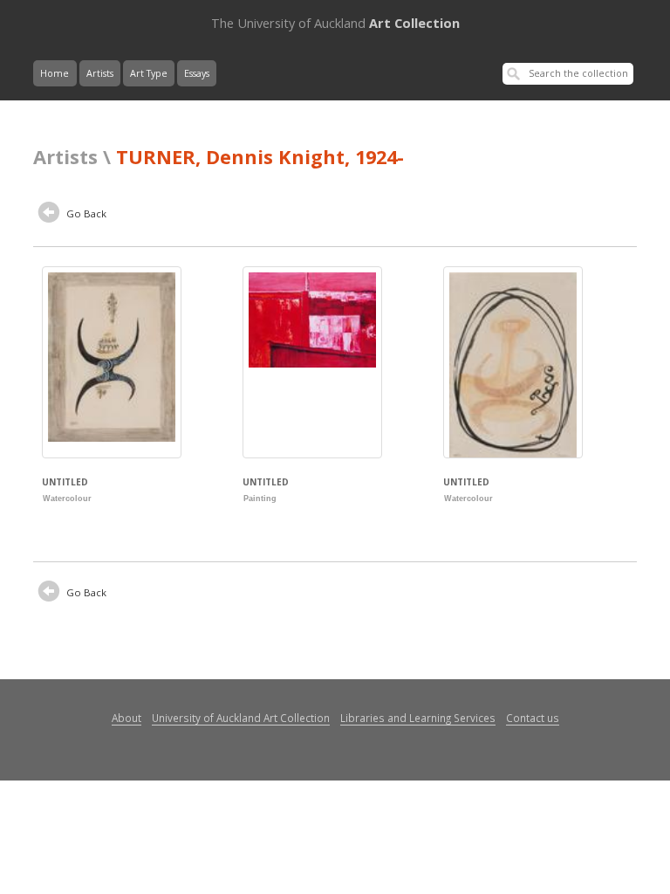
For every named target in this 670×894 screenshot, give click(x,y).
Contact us (532, 718)
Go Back (85, 213)
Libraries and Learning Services (418, 718)
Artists (99, 73)
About (126, 718)
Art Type (149, 73)
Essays (196, 73)
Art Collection (335, 22)
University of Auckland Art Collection (241, 718)
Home (54, 73)
